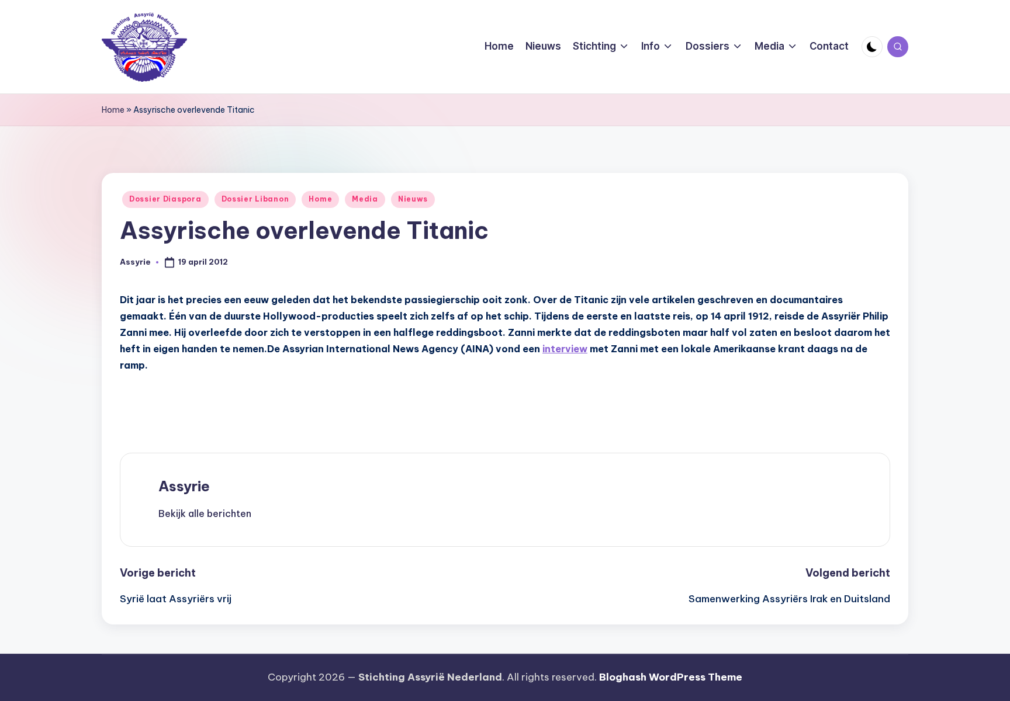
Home (113, 110)
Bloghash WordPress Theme (670, 677)
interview (564, 349)
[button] (204, 513)
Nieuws (413, 199)
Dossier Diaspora (165, 199)
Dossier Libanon (255, 199)
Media (365, 199)
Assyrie (184, 486)
